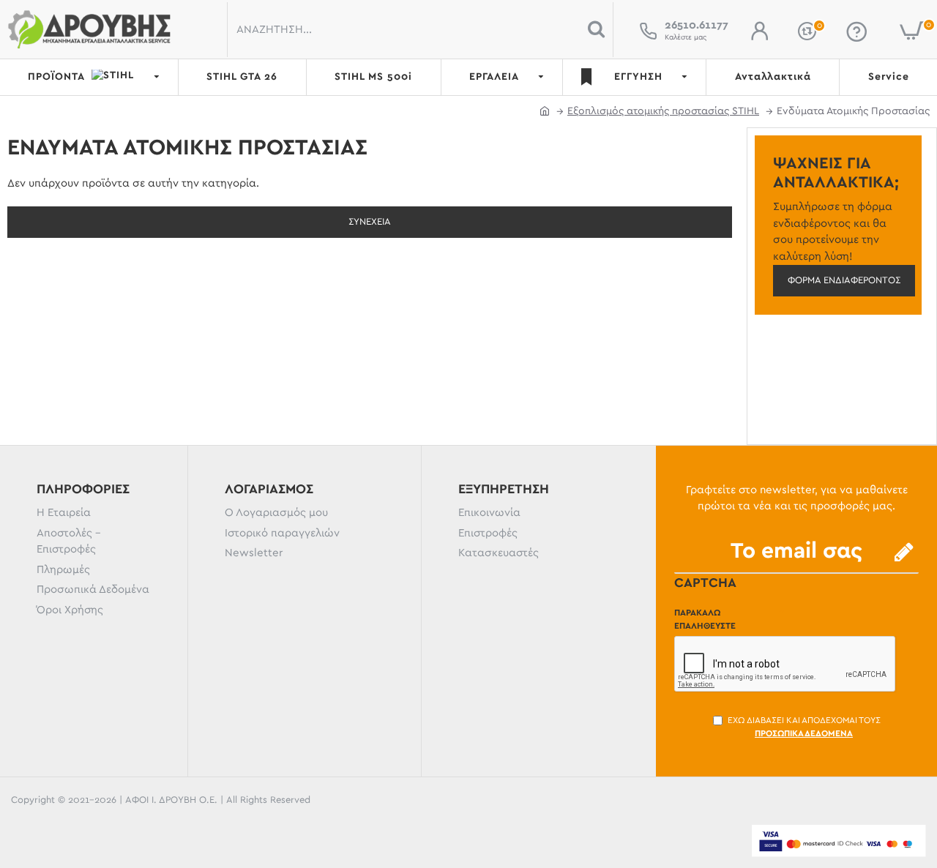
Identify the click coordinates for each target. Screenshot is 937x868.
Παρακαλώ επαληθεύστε (705, 619)
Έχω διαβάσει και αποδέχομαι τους (804, 727)
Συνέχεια (369, 222)
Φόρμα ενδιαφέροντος (844, 280)
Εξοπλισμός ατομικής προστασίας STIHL (663, 111)
